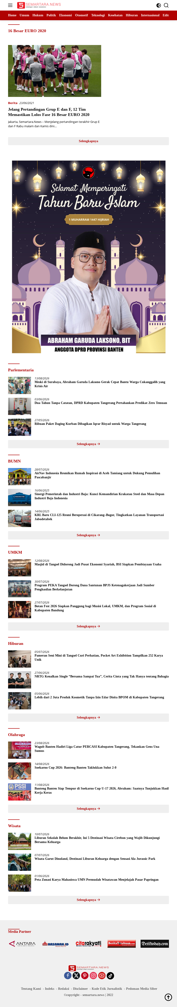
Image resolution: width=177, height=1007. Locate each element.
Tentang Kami (31, 988)
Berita (13, 103)
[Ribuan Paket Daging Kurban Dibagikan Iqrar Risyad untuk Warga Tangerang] (19, 427)
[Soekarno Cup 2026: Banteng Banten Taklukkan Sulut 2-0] (19, 771)
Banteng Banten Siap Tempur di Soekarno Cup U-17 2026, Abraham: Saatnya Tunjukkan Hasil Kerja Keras (102, 790)
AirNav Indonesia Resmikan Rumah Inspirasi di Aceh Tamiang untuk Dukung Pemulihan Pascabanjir (97, 475)
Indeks (49, 988)
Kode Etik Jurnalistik (107, 988)
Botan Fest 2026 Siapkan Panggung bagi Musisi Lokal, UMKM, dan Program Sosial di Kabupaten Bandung (95, 608)
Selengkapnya (88, 141)
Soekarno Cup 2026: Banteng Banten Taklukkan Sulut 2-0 (75, 767)
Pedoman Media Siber (141, 988)
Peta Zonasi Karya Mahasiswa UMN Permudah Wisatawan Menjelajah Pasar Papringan (97, 879)
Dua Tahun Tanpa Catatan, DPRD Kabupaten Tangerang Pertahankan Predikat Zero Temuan (101, 403)
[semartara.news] (38, 5)
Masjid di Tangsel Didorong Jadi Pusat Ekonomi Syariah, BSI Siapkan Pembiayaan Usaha (98, 564)
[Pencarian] (166, 5)
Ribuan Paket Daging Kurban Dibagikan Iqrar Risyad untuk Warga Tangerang (90, 424)
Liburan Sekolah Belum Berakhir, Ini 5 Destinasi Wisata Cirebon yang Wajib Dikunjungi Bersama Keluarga (97, 840)
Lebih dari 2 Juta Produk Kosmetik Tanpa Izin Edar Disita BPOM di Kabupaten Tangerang (99, 697)
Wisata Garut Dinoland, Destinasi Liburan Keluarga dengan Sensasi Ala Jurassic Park (95, 858)
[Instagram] (93, 976)
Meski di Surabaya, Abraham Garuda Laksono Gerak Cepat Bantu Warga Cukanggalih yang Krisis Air (100, 384)
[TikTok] (110, 975)
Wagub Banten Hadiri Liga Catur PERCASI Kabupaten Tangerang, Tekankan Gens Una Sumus (97, 749)
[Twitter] (76, 976)
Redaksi (63, 988)
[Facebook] (67, 976)
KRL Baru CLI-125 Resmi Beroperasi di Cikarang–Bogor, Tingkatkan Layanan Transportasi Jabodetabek (99, 517)
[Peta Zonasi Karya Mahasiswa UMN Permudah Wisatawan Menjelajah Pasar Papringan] (19, 883)
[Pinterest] (84, 976)
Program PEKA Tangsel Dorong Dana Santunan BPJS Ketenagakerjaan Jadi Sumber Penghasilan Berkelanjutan (94, 587)
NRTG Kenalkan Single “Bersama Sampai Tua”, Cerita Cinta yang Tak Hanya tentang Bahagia (102, 676)
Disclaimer (80, 988)
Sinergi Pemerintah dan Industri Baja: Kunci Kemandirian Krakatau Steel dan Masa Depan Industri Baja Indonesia (99, 496)
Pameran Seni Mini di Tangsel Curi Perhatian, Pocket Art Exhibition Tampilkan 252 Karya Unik (99, 657)
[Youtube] (102, 976)
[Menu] (11, 5)
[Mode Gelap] (158, 5)
